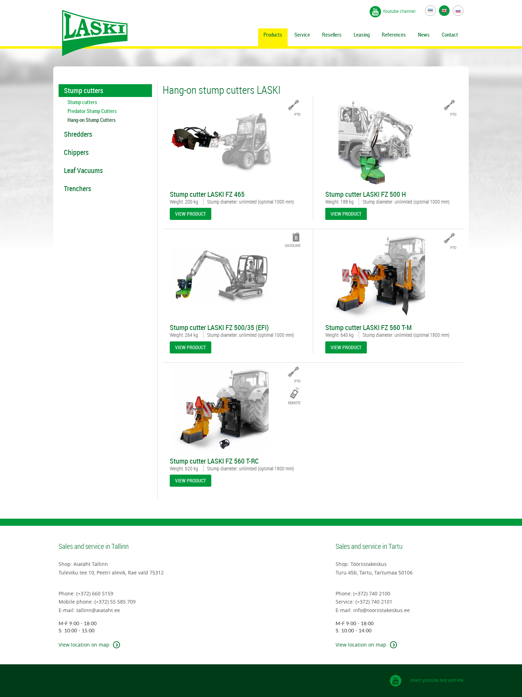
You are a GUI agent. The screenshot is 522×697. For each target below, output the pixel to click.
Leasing (362, 34)
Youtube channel (400, 11)
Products (272, 34)
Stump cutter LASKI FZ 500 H (365, 194)
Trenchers (77, 188)
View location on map (84, 644)
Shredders (78, 134)
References (394, 34)
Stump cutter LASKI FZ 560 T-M (368, 327)
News (424, 34)
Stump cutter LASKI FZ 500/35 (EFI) (219, 327)
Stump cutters (83, 90)
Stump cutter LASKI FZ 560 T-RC (214, 461)
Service (302, 34)
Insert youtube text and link (436, 680)
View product (190, 213)
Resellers (332, 34)
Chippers (76, 152)
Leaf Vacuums (83, 170)
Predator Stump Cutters (92, 111)
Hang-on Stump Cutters (91, 120)
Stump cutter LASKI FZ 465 (207, 194)
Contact (450, 34)
